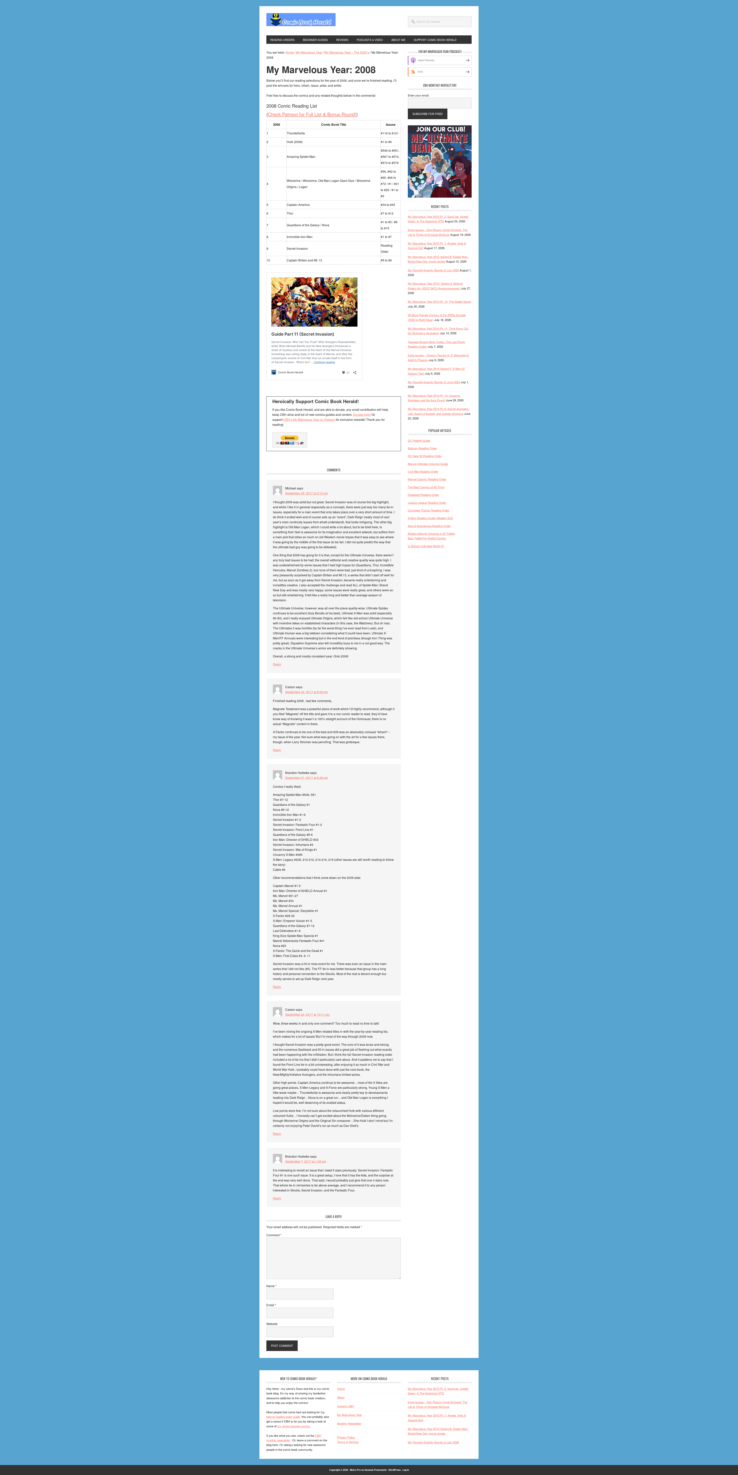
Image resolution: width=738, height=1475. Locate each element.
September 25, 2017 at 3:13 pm (306, 493)
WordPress (394, 1470)
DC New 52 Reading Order (425, 456)
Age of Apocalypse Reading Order (429, 526)
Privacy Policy (346, 1437)
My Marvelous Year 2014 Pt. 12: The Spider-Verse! (439, 301)
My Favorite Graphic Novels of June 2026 (434, 382)
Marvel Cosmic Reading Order (427, 479)
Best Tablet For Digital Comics (427, 538)
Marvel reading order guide (283, 1417)
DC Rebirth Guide (419, 440)
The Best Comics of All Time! (426, 487)
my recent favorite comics (293, 1426)
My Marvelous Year (349, 1415)
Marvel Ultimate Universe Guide (428, 464)
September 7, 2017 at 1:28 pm (305, 1161)
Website (272, 1324)
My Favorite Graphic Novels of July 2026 (433, 270)
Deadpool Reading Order (423, 495)
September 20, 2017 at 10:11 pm (307, 1014)
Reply (277, 664)
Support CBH (345, 1406)
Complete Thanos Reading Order (428, 510)
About (340, 1397)
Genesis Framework (376, 1470)
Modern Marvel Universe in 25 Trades (431, 534)
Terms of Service (348, 1442)
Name (271, 1286)
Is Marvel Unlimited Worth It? (426, 546)
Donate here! (362, 414)
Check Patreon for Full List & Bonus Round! (312, 114)
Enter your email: (418, 95)
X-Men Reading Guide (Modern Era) (430, 518)
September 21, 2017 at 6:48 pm (306, 777)
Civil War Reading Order (423, 471)
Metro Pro (355, 1470)
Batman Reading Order (422, 448)
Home (341, 1389)
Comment (274, 1235)
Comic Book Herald (301, 20)
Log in (405, 1470)
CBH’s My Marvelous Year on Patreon (309, 419)
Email (271, 1305)
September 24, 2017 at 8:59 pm (306, 692)
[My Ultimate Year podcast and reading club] (440, 196)
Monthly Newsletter (349, 1423)
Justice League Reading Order (427, 503)
